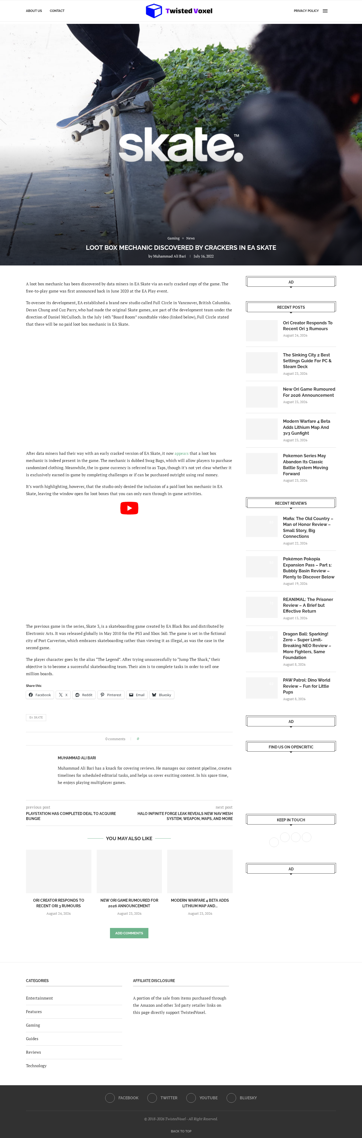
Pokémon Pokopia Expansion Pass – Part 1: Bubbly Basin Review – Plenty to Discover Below (308, 567)
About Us (34, 11)
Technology (36, 1065)
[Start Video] (129, 560)
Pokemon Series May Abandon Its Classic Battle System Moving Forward (305, 464)
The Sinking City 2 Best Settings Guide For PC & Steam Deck (307, 360)
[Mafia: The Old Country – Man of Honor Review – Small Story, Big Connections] (262, 526)
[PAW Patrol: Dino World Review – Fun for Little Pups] (262, 688)
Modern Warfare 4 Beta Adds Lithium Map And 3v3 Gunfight (306, 427)
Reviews (33, 1052)
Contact (57, 11)
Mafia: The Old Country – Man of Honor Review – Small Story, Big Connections (308, 527)
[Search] (333, 10)
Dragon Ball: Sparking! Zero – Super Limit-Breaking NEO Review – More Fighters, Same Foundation (307, 645)
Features (34, 1011)
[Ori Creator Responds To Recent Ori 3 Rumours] (58, 871)
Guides (32, 1038)
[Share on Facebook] (144, 738)
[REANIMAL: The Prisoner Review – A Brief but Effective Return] (262, 607)
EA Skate (36, 717)
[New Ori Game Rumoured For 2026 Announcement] (129, 871)
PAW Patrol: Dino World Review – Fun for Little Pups (306, 686)
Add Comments (129, 933)
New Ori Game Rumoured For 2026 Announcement (309, 392)
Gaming (33, 1025)
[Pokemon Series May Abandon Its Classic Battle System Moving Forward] (262, 463)
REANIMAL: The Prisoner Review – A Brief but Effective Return (308, 605)
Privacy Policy (306, 11)
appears (182, 453)
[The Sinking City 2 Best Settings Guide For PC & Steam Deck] (262, 362)
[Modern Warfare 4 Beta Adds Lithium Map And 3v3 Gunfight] (200, 871)
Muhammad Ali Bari (169, 256)
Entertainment (39, 998)
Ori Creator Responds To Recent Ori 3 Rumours (308, 325)
